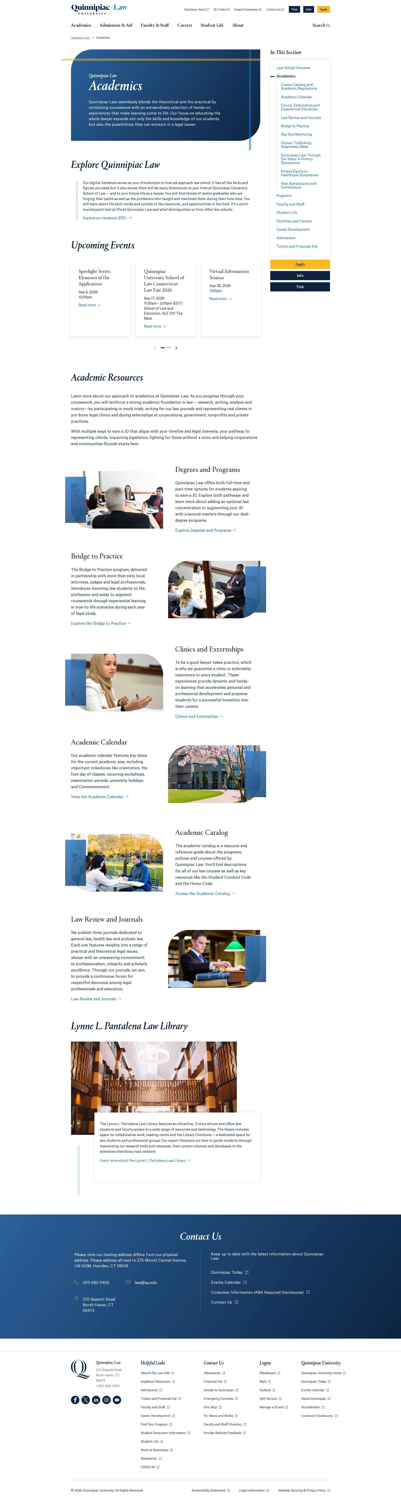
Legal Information (254, 1490)
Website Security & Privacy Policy (304, 1490)
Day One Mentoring (296, 134)
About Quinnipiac (315, 1398)
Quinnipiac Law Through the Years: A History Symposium (301, 159)
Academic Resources (158, 1381)
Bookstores (151, 1458)
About (238, 25)
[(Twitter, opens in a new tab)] (85, 1400)
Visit (300, 287)
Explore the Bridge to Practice (98, 623)
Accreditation (312, 1407)
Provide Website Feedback (225, 1433)
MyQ (265, 1381)
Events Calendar (229, 1282)
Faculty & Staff (155, 25)
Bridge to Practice (295, 126)
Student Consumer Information (165, 1433)
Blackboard (270, 1373)
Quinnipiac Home (196, 9)
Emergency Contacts (221, 1398)
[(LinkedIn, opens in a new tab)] (96, 1400)
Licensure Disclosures (319, 1416)
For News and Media (220, 1416)
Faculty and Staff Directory (225, 1424)
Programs (284, 196)
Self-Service (271, 1398)
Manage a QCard (274, 1407)
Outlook (267, 1390)
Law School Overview (293, 68)
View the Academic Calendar (97, 797)
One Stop (212, 1407)
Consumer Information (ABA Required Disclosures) (260, 1292)
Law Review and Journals (93, 999)
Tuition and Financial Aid (297, 246)
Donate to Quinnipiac (221, 1390)
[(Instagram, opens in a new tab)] (106, 1400)
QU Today (221, 9)
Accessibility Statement (211, 1490)
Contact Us (275, 9)
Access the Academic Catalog (202, 894)
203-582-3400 (96, 1283)
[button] (163, 347)
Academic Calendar (296, 97)
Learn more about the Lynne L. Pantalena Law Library (143, 1160)
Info (313, 276)
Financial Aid (215, 1381)
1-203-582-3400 (107, 1386)
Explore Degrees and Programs (203, 530)
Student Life (212, 25)
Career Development (293, 229)
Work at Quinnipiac (157, 1450)
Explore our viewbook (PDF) (105, 218)
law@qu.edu (146, 1283)
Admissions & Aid (116, 25)
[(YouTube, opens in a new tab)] (117, 1400)
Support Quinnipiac (247, 9)
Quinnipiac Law (80, 38)
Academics (81, 25)
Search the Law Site (157, 1373)
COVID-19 (150, 1467)
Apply (300, 264)
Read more (87, 305)
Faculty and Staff (291, 204)
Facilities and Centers (294, 221)
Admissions (286, 238)
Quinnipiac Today (229, 1272)
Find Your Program (156, 1424)
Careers (184, 25)
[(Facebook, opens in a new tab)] (75, 1400)
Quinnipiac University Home (323, 1373)
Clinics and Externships (196, 716)
